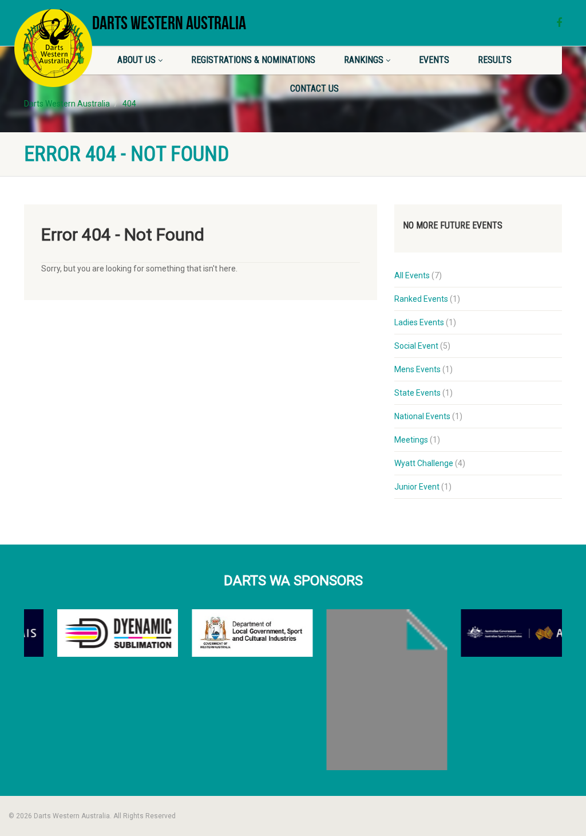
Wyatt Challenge (423, 463)
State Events (417, 392)
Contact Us (314, 88)
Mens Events (417, 369)
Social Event (416, 345)
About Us (136, 59)
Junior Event (417, 486)
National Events (422, 416)
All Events (412, 275)
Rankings (363, 59)
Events (434, 59)
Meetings (411, 439)
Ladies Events (419, 322)
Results (495, 59)
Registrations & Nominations (253, 59)
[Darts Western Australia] (53, 48)
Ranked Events (421, 298)
